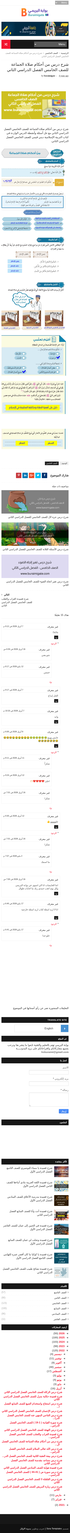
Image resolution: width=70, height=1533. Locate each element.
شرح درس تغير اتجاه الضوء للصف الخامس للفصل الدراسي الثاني (37, 583)
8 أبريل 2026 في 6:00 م (13, 731)
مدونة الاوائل (25, 1528)
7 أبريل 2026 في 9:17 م (13, 690)
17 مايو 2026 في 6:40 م (13, 903)
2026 (61, 1333)
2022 (61, 1350)
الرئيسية (65, 53)
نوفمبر (58, 1358)
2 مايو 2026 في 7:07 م (12, 856)
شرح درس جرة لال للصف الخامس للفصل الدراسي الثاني (38, 517)
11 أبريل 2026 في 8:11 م (13, 758)
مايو (59, 1384)
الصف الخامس (51, 53)
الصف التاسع (60, 1292)
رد (56, 637)
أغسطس (57, 1371)
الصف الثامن (60, 1297)
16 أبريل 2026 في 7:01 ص (14, 792)
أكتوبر (58, 1362)
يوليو (59, 1375)
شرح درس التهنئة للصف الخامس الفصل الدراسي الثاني (33, 1429)
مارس (58, 1495)
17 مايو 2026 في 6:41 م (13, 930)
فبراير (58, 1499)
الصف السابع (60, 1308)
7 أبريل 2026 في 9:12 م (13, 626)
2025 (61, 1337)
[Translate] (64, 1028)
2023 (61, 1346)
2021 (61, 1504)
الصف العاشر (60, 1319)
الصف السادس (59, 1313)
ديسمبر (57, 1354)
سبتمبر (58, 1367)
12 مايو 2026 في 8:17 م (13, 666)
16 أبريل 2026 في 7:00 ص (14, 879)
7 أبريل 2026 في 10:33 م (13, 711)
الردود (54, 643)
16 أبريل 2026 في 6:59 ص (14, 649)
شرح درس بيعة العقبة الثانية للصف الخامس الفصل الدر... (32, 1456)
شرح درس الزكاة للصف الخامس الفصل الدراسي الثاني (33, 1392)
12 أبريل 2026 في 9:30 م (13, 816)
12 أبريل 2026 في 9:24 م (13, 775)
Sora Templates (54, 1528)
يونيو (59, 1379)
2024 (61, 1341)
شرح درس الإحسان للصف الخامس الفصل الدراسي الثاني (32, 1411)
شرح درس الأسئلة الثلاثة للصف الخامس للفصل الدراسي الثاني (36, 549)
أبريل (58, 1388)
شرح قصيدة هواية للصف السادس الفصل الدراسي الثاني (33, 1467)
